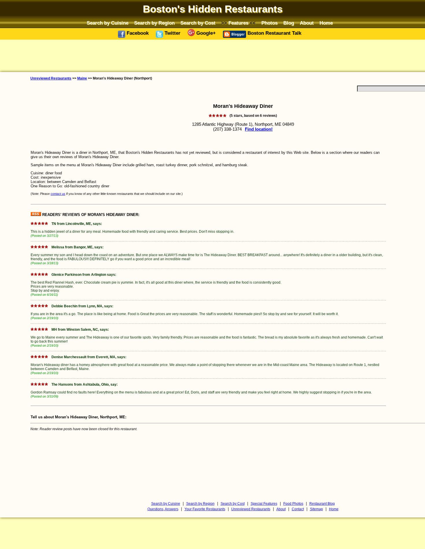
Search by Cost (197, 23)
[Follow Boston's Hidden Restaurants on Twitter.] (160, 36)
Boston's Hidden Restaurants (212, 8)
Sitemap (316, 509)
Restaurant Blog (322, 504)
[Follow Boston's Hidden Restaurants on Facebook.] (122, 36)
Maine (82, 78)
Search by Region (154, 23)
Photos (269, 23)
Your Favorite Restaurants (204, 509)
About (307, 23)
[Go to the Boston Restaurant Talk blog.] (235, 36)
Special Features (264, 504)
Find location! (259, 129)
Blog (288, 23)
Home (326, 23)
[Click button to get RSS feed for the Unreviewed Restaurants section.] (36, 214)
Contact (298, 509)
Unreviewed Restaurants (50, 78)
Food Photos (293, 504)
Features (238, 23)
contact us (58, 193)
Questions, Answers (162, 509)
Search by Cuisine (107, 23)
